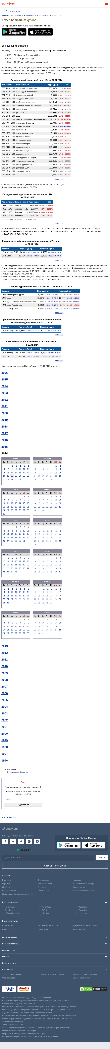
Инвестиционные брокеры (83, 884)
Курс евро (77, 880)
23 (16, 476)
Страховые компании (81, 978)
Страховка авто (8, 978)
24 (20, 476)
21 (8, 476)
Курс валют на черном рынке (85, 926)
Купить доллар (8, 929)
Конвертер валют (9, 891)
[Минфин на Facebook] (5, 841)
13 (4, 472)
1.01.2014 (32, 187)
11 (24, 469)
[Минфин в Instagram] (29, 841)
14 (8, 472)
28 (8, 479)
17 (20, 472)
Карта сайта (10, 817)
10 (20, 469)
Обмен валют (7, 926)
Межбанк (6, 887)
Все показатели (13, 11)
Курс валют (7, 880)
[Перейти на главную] (8, 3)
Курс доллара (43, 880)
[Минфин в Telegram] (13, 841)
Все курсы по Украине (17, 772)
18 (24, 472)
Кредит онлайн (44, 891)
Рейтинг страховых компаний (85, 974)
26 (28, 476)
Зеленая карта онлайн (11, 974)
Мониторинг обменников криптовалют (18, 894)
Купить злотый (79, 929)
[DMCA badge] (93, 989)
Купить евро (43, 929)
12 (28, 469)
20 (4, 476)
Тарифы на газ (79, 887)
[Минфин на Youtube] (37, 841)
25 (24, 476)
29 (12, 479)
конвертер (59, 179)
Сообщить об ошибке (55, 866)
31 (20, 479)
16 (16, 472)
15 (12, 472)
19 (28, 472)
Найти (102, 857)
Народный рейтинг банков (83, 891)
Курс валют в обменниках (48, 926)
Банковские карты (45, 884)
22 (56, 476)
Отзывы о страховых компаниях (51, 974)
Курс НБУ (6, 884)
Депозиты (42, 887)
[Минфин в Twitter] (21, 841)
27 (4, 479)
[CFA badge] (39, 989)
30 (16, 479)
